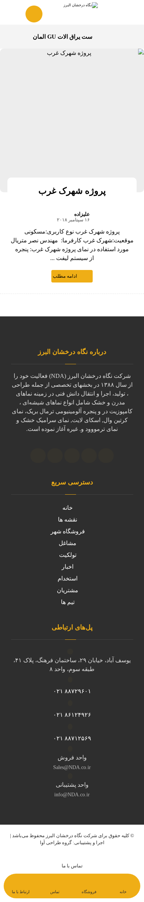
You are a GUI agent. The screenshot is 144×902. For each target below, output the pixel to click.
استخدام (68, 578)
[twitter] (55, 455)
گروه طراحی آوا (56, 842)
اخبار (67, 567)
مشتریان (67, 590)
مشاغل (67, 543)
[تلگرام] (89, 455)
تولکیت (67, 555)
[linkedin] (72, 455)
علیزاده (82, 214)
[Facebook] (38, 455)
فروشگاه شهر (68, 531)
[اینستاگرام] (106, 455)
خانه (67, 508)
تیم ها (68, 602)
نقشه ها (67, 519)
